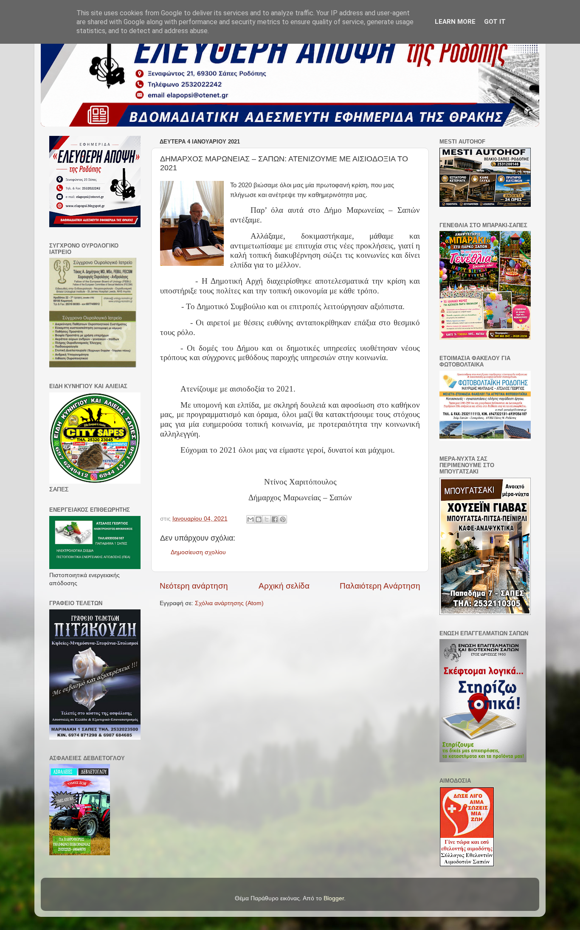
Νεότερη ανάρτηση (194, 585)
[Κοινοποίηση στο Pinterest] (283, 519)
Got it (495, 21)
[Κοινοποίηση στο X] (266, 519)
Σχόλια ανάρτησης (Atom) (229, 603)
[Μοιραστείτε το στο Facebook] (274, 519)
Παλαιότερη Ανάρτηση (380, 585)
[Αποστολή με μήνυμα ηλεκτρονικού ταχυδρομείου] (250, 519)
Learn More (455, 21)
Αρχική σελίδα (284, 585)
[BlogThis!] (258, 519)
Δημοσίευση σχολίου (198, 552)
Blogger (334, 898)
